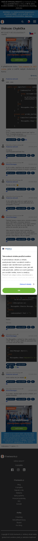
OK (19, 290)
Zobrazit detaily (25, 284)
